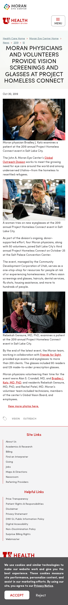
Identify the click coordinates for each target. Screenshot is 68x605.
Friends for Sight (50, 354)
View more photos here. (23, 406)
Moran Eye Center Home (44, 38)
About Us (11, 441)
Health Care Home (14, 38)
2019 (16, 42)
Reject (41, 595)
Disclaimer (12, 508)
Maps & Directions (16, 471)
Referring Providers (17, 481)
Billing (9, 451)
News (6, 42)
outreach (29, 418)
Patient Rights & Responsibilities (25, 503)
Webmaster (13, 539)
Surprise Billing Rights (18, 534)
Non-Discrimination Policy (21, 529)
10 (24, 42)
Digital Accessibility (17, 524)
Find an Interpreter (17, 456)
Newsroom (12, 476)
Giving (9, 461)
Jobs (8, 466)
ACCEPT (17, 595)
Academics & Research (19, 446)
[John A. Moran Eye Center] (15, 7)
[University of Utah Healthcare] (34, 556)
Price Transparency (17, 498)
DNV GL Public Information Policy (25, 519)
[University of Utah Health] (15, 21)
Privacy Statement (17, 513)
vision (16, 418)
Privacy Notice (43, 586)
